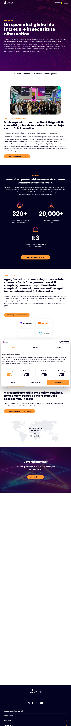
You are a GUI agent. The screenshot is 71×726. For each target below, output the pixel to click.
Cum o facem (37, 74)
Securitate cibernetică (13, 711)
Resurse (7, 720)
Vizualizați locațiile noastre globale (19, 411)
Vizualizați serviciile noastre (17, 315)
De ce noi (17, 74)
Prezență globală (50, 74)
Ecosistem (8, 716)
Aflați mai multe (35, 477)
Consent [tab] (12, 347)
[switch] (26, 374)
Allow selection (35, 382)
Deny (13, 382)
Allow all (58, 382)
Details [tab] (35, 347)
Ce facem (26, 74)
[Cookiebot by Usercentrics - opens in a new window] (61, 342)
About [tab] (59, 347)
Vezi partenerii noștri (35, 257)
